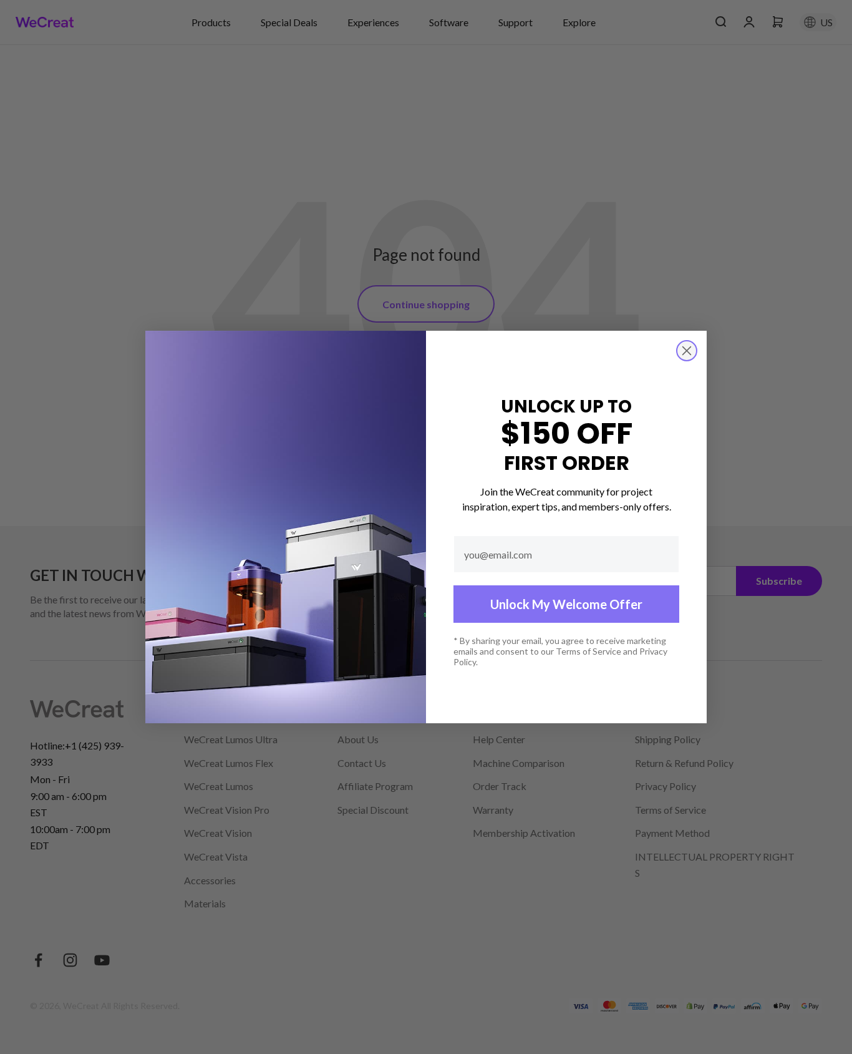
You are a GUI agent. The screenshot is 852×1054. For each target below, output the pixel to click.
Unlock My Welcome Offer (566, 604)
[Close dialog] (687, 351)
